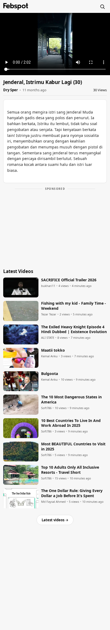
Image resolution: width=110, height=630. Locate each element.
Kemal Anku (49, 356)
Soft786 (46, 408)
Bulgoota (49, 373)
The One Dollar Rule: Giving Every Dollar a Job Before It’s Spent (72, 493)
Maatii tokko (53, 350)
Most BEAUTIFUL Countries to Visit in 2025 (73, 446)
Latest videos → (55, 520)
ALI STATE (47, 338)
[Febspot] (15, 6)
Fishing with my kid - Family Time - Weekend (73, 306)
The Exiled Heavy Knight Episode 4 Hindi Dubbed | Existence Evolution (74, 329)
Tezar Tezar (48, 314)
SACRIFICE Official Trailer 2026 (68, 280)
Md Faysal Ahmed (53, 502)
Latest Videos (18, 271)
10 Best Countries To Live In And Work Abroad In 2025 (71, 423)
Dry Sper (10, 90)
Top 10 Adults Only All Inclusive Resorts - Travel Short (70, 470)
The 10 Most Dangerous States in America (71, 400)
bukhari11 (48, 286)
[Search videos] (102, 6)
